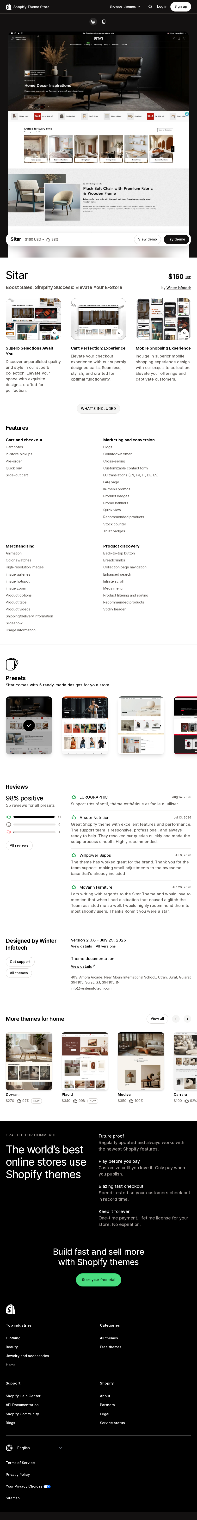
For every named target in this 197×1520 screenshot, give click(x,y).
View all (157, 1018)
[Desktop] (93, 21)
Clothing (13, 1338)
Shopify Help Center (23, 1396)
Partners (107, 1405)
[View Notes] (141, 725)
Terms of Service (20, 1463)
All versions (106, 946)
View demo (147, 239)
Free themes (110, 1347)
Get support (20, 962)
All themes (19, 973)
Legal (104, 1414)
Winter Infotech (178, 288)
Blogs (10, 1423)
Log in (162, 6)
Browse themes (123, 6)
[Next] (187, 1019)
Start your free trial (98, 1280)
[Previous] (176, 1019)
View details (81, 946)
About (105, 1396)
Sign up (180, 6)
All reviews (19, 845)
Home (11, 1365)
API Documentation (22, 1405)
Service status (112, 1423)
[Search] (150, 7)
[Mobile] (104, 21)
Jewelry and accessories (27, 1356)
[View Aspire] (85, 725)
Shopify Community (22, 1414)
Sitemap (13, 1498)
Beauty (12, 1347)
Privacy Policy (18, 1474)
